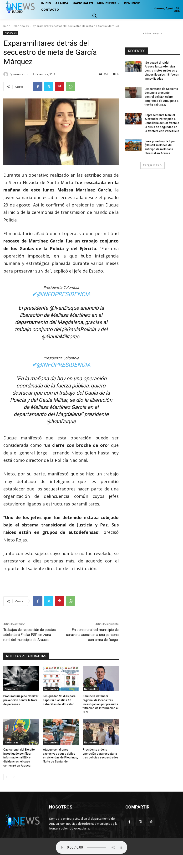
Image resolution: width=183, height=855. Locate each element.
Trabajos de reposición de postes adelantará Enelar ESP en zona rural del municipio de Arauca (29, 635)
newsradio (20, 74)
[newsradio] (6, 74)
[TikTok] (151, 822)
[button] (94, 15)
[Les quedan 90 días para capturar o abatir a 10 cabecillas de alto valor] (61, 678)
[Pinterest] (59, 86)
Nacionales (21, 26)
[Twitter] (48, 86)
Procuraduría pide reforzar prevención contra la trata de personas (20, 700)
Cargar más (151, 165)
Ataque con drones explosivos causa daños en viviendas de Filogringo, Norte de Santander (60, 755)
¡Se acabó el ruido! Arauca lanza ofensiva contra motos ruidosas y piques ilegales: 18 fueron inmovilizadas (162, 70)
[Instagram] (140, 822)
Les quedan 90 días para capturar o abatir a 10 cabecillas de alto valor (59, 700)
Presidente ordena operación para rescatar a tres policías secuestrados (100, 753)
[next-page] (14, 777)
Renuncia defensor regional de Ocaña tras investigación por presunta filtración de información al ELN (100, 704)
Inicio (6, 26)
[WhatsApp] (70, 86)
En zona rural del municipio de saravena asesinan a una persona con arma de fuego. (92, 635)
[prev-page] (6, 777)
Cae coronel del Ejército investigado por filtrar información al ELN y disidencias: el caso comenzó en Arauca (19, 757)
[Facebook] (37, 86)
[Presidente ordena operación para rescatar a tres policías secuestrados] (101, 732)
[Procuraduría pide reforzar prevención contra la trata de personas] (21, 678)
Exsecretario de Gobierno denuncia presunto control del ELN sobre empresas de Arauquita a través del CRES (161, 97)
